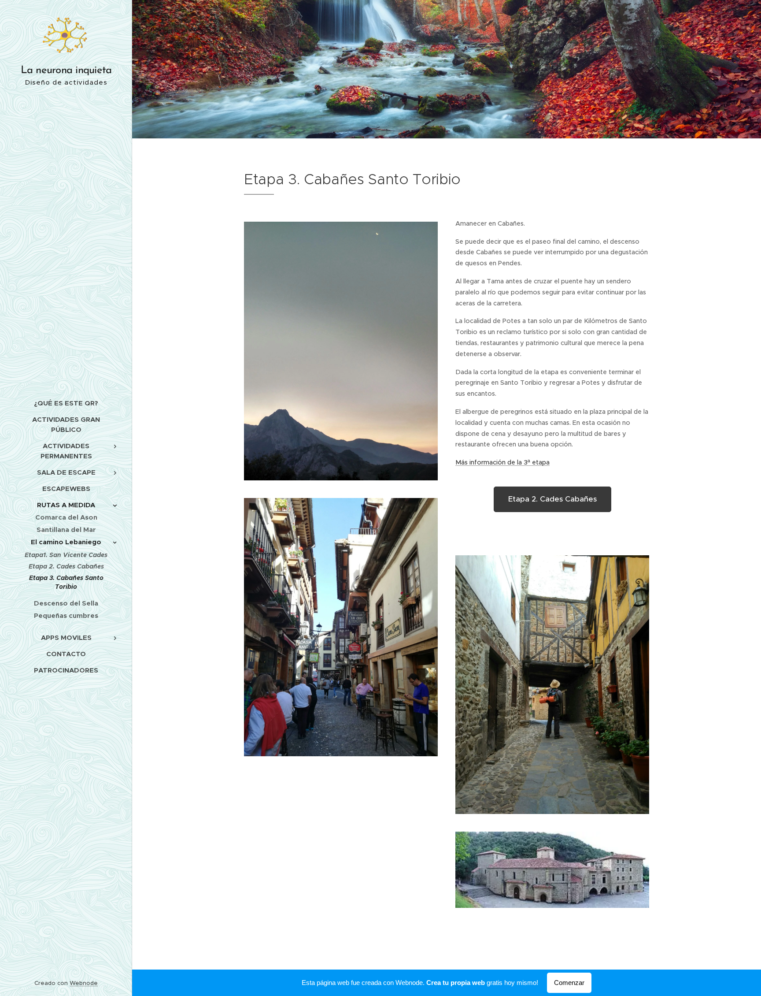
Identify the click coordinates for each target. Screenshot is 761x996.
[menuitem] (66, 403)
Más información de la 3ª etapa (502, 462)
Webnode (84, 983)
